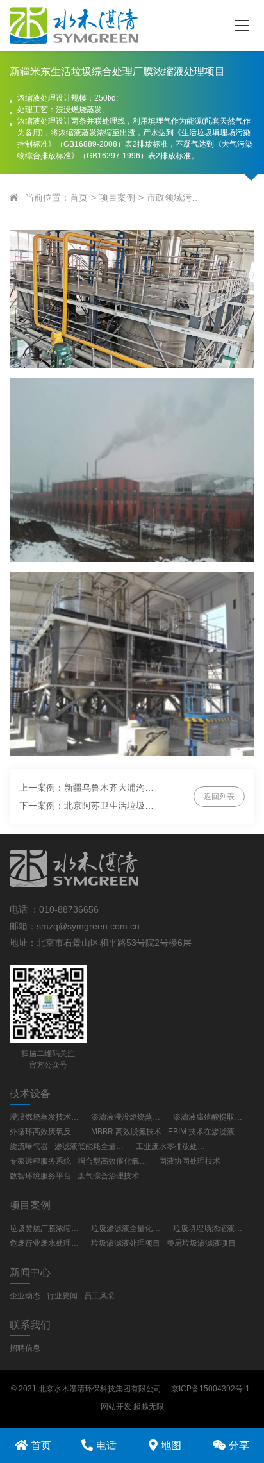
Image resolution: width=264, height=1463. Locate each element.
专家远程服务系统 (40, 1161)
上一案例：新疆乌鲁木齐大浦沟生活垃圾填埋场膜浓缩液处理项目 (86, 787)
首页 (79, 197)
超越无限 (148, 1406)
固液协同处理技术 (189, 1161)
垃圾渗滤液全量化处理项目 (128, 1228)
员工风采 (99, 1295)
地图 (171, 1445)
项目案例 (117, 197)
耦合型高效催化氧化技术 (115, 1161)
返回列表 (219, 796)
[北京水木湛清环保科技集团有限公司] (108, 25)
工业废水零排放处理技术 (173, 1146)
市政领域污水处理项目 (174, 197)
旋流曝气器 (29, 1146)
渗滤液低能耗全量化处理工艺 (91, 1146)
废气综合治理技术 (108, 1175)
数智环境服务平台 (40, 1175)
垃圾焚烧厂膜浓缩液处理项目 (47, 1228)
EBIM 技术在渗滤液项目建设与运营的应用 (205, 1131)
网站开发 (116, 1406)
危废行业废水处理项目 (47, 1243)
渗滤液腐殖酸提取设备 (210, 1116)
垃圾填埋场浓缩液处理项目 (210, 1228)
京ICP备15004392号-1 (210, 1388)
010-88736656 (69, 909)
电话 (106, 1445)
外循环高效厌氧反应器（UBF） (47, 1131)
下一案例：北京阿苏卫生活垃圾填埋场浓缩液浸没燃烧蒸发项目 (86, 805)
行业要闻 (62, 1295)
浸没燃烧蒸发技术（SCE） (47, 1116)
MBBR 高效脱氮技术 (126, 1131)
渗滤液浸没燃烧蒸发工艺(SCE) (128, 1116)
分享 (239, 1445)
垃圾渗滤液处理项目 (125, 1243)
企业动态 (25, 1295)
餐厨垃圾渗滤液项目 (201, 1243)
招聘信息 (25, 1348)
